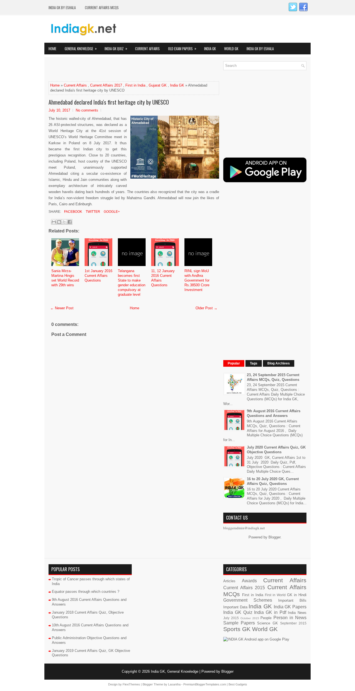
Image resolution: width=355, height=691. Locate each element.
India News (297, 613)
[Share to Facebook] (69, 222)
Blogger (274, 537)
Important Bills (292, 600)
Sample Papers (239, 623)
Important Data (235, 607)
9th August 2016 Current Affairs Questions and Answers (273, 413)
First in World (275, 595)
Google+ (111, 212)
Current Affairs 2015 (244, 587)
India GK (210, 48)
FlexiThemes (131, 684)
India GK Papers (290, 606)
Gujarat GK (158, 85)
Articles (229, 581)
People (266, 618)
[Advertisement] (113, 69)
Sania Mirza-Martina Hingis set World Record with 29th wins (65, 278)
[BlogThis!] (59, 222)
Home (52, 48)
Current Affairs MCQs (102, 7)
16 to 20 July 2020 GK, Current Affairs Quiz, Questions (273, 481)
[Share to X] (64, 222)
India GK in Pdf (270, 612)
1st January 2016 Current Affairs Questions (98, 275)
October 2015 (249, 618)
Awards (249, 580)
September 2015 (293, 623)
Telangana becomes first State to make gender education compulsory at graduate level (131, 282)
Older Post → (206, 308)
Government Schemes (247, 600)
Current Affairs (147, 48)
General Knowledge (81, 48)
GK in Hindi (296, 595)
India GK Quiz (116, 48)
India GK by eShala (62, 7)
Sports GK (236, 629)
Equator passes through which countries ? (85, 591)
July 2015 (231, 618)
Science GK (267, 623)
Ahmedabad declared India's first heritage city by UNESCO (109, 102)
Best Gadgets (238, 684)
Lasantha (174, 684)
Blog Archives (278, 363)
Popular (234, 363)
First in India (135, 85)
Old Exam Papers (182, 48)
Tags (253, 363)
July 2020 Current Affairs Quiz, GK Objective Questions (276, 449)
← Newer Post (61, 308)
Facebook (72, 212)
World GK (231, 48)
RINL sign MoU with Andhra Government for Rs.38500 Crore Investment (196, 280)
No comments (87, 110)
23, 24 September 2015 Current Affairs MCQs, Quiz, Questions (273, 377)
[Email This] (54, 222)
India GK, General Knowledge (174, 671)
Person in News (289, 617)
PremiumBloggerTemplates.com (204, 684)
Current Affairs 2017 (106, 85)
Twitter (92, 212)
